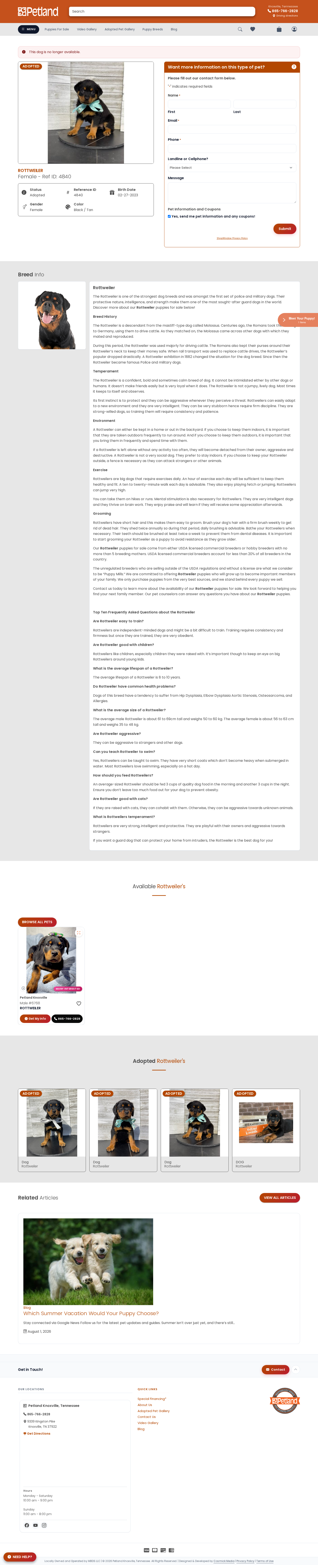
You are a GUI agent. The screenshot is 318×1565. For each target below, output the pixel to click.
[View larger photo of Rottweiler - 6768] (79, 933)
